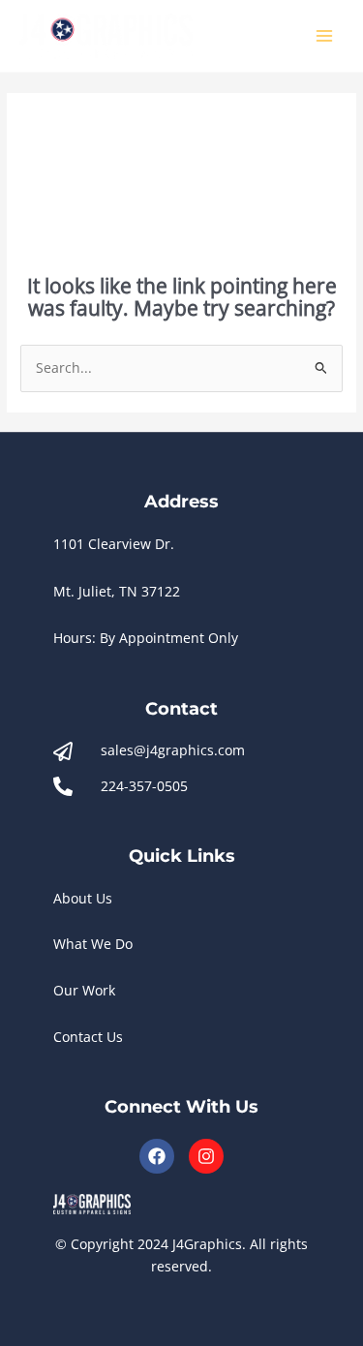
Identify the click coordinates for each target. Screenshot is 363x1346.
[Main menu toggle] (325, 36)
